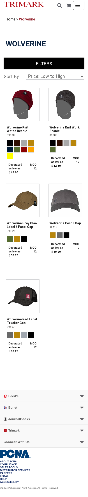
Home (10, 19)
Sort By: (12, 76)
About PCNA (8, 461)
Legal (4, 476)
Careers (6, 473)
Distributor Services (15, 470)
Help (3, 479)
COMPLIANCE (8, 464)
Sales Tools (9, 467)
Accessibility (9, 482)
